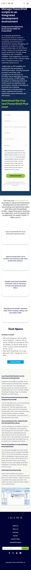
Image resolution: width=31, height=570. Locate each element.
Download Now (15, 362)
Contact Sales (15, 539)
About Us (15, 525)
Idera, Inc (15, 529)
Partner (15, 535)
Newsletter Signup (15, 542)
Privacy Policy (15, 169)
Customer (15, 532)
